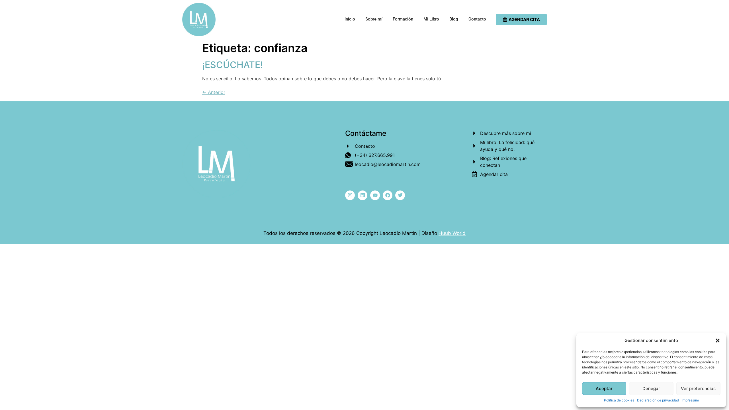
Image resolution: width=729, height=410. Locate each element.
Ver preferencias (698, 388)
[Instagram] (350, 195)
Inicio (350, 19)
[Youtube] (375, 195)
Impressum (690, 400)
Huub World (452, 233)
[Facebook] (387, 195)
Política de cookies (619, 400)
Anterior (213, 92)
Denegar (651, 388)
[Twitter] (400, 195)
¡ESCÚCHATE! (232, 64)
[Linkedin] (362, 195)
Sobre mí (373, 19)
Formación (403, 19)
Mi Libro (431, 19)
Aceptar (604, 388)
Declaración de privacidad (658, 400)
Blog (453, 19)
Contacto (477, 19)
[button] (717, 340)
